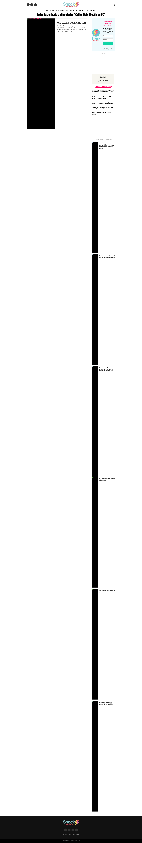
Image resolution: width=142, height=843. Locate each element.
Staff (70, 834)
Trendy (86, 10)
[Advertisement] (103, 63)
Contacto (65, 834)
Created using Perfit (107, 49)
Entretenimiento (70, 10)
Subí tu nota (93, 10)
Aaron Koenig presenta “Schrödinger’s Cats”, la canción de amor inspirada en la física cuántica (103, 92)
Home (47, 10)
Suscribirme (108, 44)
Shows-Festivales (60, 10)
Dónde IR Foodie (79, 10)
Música (52, 10)
